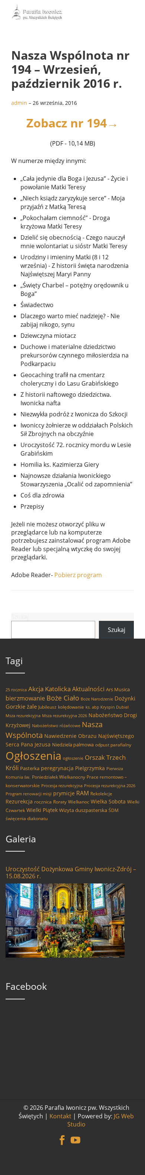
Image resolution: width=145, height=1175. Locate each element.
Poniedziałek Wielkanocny (58, 777)
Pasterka (29, 768)
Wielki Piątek (42, 809)
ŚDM (114, 810)
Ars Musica (118, 689)
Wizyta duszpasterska (83, 810)
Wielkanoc (78, 802)
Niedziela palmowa (73, 744)
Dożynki (125, 698)
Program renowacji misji (29, 793)
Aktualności (88, 689)
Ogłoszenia (33, 755)
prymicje (64, 793)
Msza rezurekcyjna (23, 715)
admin (19, 102)
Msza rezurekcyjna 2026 (64, 715)
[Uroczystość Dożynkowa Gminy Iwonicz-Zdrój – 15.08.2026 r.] (65, 920)
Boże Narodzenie (97, 699)
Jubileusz (47, 707)
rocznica (43, 802)
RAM (82, 793)
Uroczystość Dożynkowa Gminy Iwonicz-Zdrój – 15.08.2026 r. (71, 873)
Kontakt (60, 1116)
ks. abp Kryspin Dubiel (107, 707)
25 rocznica (16, 689)
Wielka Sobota (108, 801)
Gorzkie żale (21, 706)
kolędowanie (71, 707)
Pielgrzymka (90, 768)
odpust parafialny (113, 745)
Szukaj (20, 617)
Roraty (60, 802)
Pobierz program (78, 575)
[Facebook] (62, 1136)
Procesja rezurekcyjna (62, 785)
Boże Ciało (62, 697)
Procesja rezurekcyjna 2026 (109, 785)
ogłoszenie (73, 758)
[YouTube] (75, 1136)
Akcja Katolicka (49, 689)
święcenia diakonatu (27, 818)
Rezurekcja (19, 801)
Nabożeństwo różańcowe (56, 725)
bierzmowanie (25, 698)
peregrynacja (57, 768)
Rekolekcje (101, 793)
